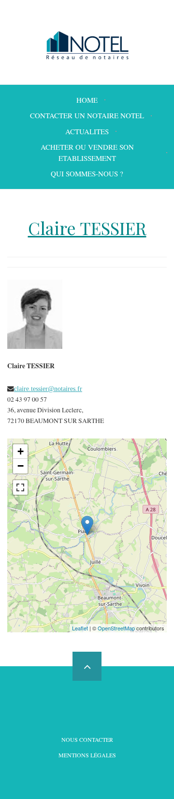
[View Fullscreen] (20, 487)
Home (87, 100)
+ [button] (20, 451)
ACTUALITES (87, 131)
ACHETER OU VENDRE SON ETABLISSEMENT (87, 152)
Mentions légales (87, 755)
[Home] (87, 45)
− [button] (20, 466)
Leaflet (80, 628)
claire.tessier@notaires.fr (48, 388)
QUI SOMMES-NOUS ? (87, 173)
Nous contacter (87, 739)
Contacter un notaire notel (87, 115)
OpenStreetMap (116, 628)
